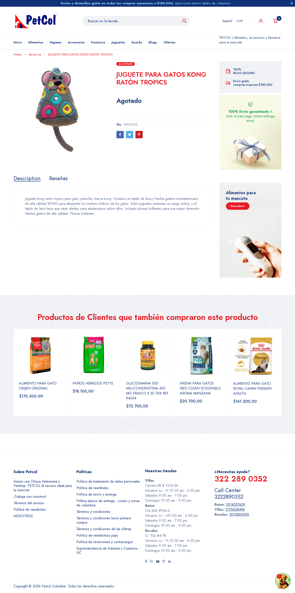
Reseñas (58, 178)
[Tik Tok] (163, 562)
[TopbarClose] (292, 3)
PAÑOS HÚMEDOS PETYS (93, 383)
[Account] (260, 21)
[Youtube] (157, 562)
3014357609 (235, 504)
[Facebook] (120, 134)
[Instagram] (151, 562)
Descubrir (238, 206)
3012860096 (239, 514)
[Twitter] (129, 134)
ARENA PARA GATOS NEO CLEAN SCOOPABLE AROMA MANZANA (200, 388)
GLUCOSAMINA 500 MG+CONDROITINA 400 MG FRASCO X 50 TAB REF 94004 (147, 391)
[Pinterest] (139, 134)
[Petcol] (36, 21)
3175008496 (235, 509)
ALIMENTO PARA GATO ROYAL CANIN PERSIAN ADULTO (252, 388)
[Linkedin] (169, 562)
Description (27, 178)
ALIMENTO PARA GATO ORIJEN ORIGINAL (38, 386)
